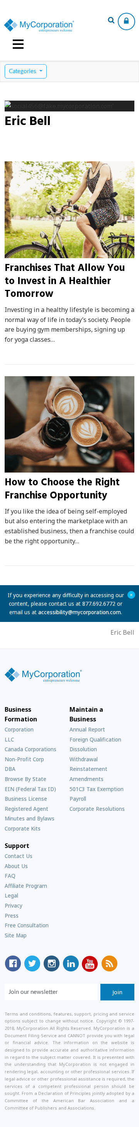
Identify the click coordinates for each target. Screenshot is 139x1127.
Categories (23, 71)
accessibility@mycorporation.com (79, 612)
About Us (16, 866)
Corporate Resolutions (97, 808)
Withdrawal (84, 759)
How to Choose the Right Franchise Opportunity (62, 489)
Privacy (13, 905)
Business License (26, 798)
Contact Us (18, 856)
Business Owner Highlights (52, 253)
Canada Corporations (30, 749)
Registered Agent (26, 808)
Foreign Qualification (95, 739)
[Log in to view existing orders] (126, 21)
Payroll (78, 798)
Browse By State (25, 779)
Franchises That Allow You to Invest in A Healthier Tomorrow (65, 281)
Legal (11, 895)
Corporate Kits (23, 828)
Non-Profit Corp (24, 759)
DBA (10, 768)
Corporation (19, 729)
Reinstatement (88, 768)
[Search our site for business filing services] (111, 21)
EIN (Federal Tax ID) (30, 789)
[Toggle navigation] (18, 44)
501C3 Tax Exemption (97, 789)
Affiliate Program (26, 885)
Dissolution (83, 749)
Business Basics (36, 468)
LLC (9, 739)
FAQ (10, 875)
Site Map (16, 935)
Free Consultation (27, 925)
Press (12, 915)
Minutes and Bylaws (29, 818)
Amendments (86, 779)
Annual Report (87, 729)
